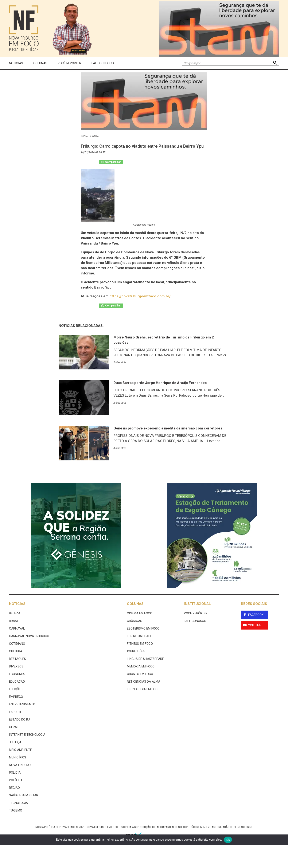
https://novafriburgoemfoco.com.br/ (140, 296)
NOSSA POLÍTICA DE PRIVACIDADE (55, 827)
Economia (17, 674)
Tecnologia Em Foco (143, 689)
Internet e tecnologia (27, 735)
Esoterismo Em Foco (143, 628)
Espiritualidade (139, 636)
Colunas (40, 63)
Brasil (14, 621)
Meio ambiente (20, 750)
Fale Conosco (103, 63)
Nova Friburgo (20, 765)
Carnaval (17, 628)
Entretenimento (22, 704)
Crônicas (134, 621)
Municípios (17, 757)
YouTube (254, 625)
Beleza (14, 613)
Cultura (15, 651)
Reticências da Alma (143, 681)
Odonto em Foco (140, 674)
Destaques (17, 659)
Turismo (15, 810)
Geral (96, 136)
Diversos (16, 666)
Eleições (16, 689)
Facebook (256, 615)
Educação (17, 681)
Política (16, 780)
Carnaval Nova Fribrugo (29, 636)
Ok (228, 839)
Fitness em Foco (140, 644)
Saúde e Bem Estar (23, 795)
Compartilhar (113, 161)
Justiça (15, 742)
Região (14, 788)
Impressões (136, 651)
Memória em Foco (141, 666)
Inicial (85, 136)
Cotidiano (17, 644)
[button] (275, 63)
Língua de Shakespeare (145, 659)
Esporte (15, 712)
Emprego (16, 697)
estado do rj (19, 719)
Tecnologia (18, 803)
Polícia (15, 772)
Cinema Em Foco (139, 613)
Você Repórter (69, 63)
